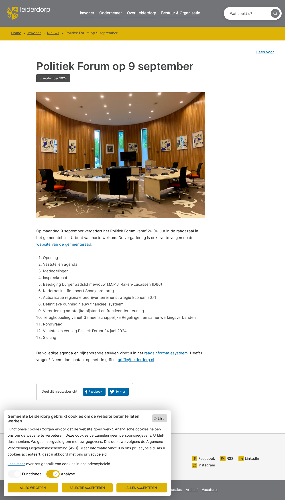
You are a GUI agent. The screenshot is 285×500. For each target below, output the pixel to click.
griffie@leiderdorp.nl (136, 359)
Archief (192, 489)
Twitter (120, 391)
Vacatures (210, 489)
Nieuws (53, 33)
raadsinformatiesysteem (166, 353)
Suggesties (172, 489)
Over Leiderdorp (141, 13)
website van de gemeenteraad (63, 244)
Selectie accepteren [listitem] (87, 488)
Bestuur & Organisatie (180, 13)
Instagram (206, 465)
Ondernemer (110, 13)
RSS (229, 458)
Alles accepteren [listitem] (141, 488)
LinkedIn (251, 458)
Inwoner (87, 13)
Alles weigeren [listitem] (33, 488)
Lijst (161, 418)
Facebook (95, 391)
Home (16, 33)
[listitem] (25, 474)
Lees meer (16, 464)
